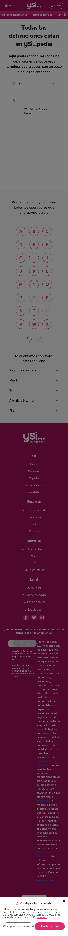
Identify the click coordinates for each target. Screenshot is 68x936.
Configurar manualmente (18, 926)
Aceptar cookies (50, 926)
